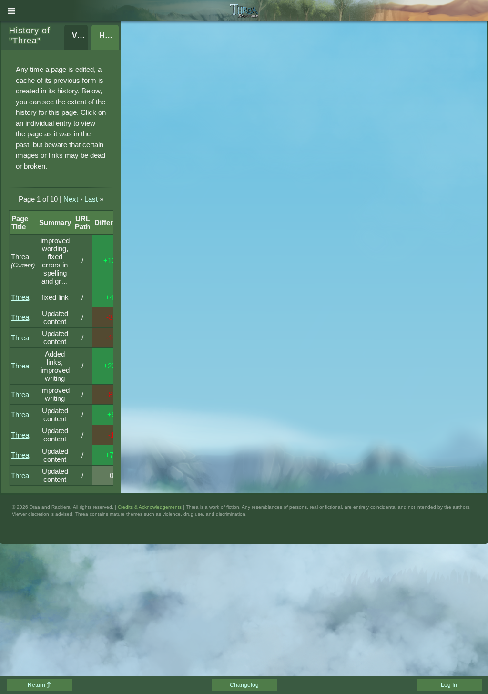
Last (91, 199)
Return (37, 685)
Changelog (244, 685)
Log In (449, 685)
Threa (20, 297)
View (79, 35)
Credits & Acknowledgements (150, 507)
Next (70, 199)
